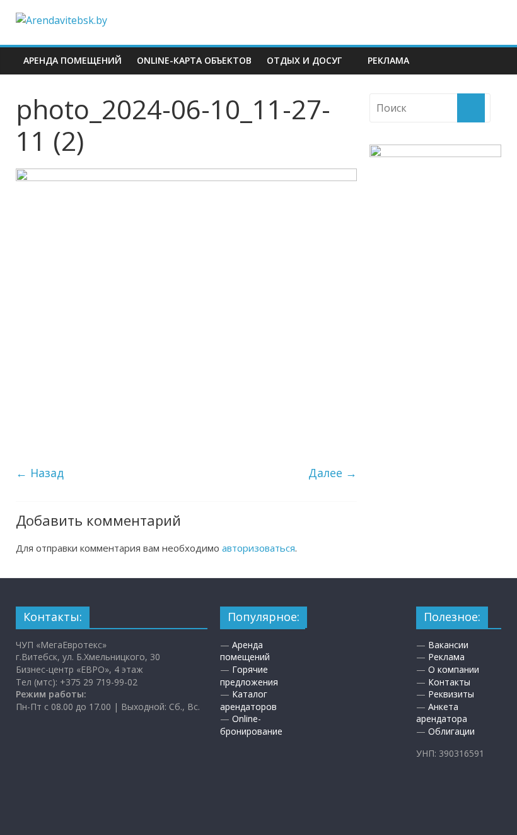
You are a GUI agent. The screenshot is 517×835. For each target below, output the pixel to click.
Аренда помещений (72, 60)
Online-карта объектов (194, 60)
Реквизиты (451, 694)
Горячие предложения (249, 675)
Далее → (332, 472)
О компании (453, 669)
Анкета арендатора (441, 713)
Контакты (449, 682)
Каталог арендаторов (248, 700)
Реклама (388, 60)
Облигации (451, 731)
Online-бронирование (251, 725)
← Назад (40, 472)
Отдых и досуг (304, 60)
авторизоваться (258, 548)
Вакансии (448, 645)
